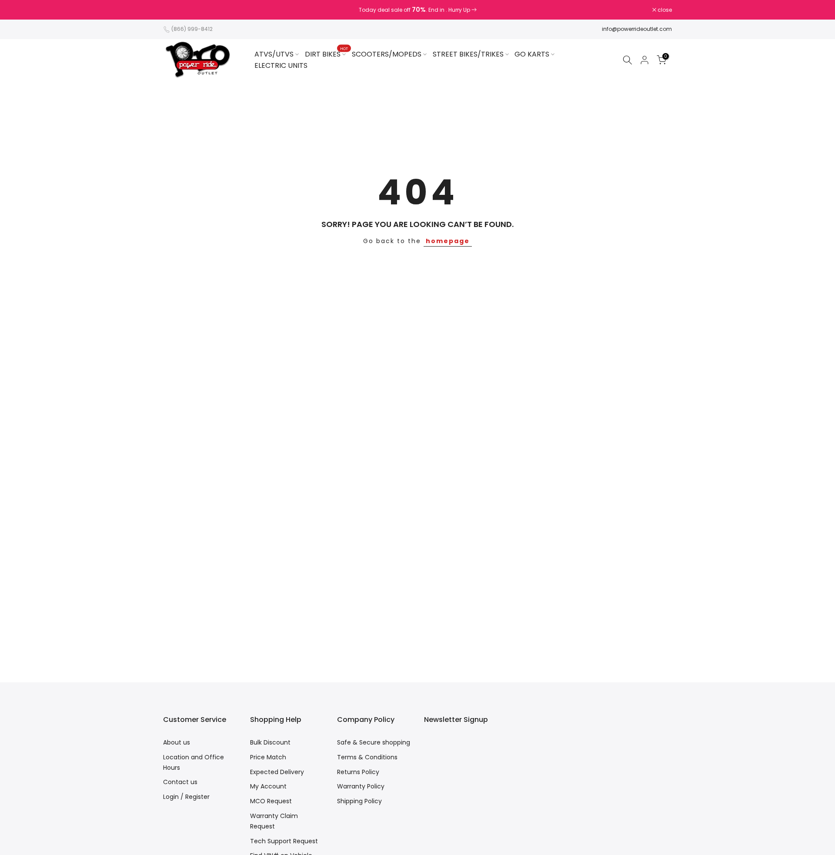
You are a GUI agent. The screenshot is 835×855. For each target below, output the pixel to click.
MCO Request (271, 801)
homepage (448, 241)
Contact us (180, 782)
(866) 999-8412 (192, 29)
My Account (268, 786)
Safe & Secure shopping (373, 742)
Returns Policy (358, 772)
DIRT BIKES (326, 54)
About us (176, 742)
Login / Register (186, 796)
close (175, 10)
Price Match (268, 757)
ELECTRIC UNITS (280, 65)
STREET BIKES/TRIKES (468, 54)
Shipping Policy (359, 801)
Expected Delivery (277, 772)
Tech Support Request (284, 841)
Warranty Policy (360, 786)
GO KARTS (531, 54)
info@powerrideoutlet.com (637, 29)
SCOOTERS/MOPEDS (386, 54)
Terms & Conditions (367, 757)
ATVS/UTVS (274, 54)
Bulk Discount (270, 742)
